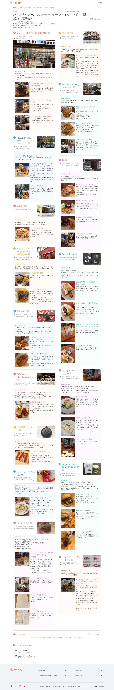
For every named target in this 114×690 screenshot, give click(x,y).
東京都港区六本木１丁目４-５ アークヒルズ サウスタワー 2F (33, 383)
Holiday (15, 2)
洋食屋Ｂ (21, 206)
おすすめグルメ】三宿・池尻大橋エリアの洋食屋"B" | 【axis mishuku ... (52, 214)
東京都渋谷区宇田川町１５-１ (70, 90)
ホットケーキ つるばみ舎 (26, 473)
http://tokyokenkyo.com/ (68, 259)
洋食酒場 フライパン (26, 428)
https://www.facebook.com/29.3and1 (72, 565)
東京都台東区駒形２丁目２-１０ (25, 36)
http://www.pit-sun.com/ (22, 148)
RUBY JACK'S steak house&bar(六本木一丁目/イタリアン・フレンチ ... (52, 382)
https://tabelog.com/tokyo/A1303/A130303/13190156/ (31, 259)
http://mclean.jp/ (20, 38)
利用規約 (48, 686)
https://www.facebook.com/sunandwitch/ (27, 316)
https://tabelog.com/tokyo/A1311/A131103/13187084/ (31, 528)
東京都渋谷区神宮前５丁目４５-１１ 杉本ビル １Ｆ (30, 147)
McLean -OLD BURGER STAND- (32, 32)
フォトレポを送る (94, 635)
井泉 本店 (66, 32)
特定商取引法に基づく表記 (74, 686)
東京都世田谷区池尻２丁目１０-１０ (26, 209)
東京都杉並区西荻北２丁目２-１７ (71, 563)
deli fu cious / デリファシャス (71, 86)
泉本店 (84, 41)
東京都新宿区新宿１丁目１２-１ (71, 473)
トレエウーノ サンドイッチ (71, 558)
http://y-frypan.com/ (21, 435)
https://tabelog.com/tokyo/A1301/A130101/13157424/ (77, 378)
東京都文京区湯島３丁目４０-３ (71, 36)
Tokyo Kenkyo (68, 254)
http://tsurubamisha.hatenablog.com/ (26, 480)
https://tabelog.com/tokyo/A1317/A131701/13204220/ (77, 92)
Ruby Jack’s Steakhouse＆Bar (25, 375)
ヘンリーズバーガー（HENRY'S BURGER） (25, 251)
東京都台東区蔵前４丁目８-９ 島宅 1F (27, 526)
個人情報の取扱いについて (59, 686)
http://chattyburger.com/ (68, 475)
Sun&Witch (22, 311)
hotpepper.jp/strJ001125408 (46, 383)
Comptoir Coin (23, 522)
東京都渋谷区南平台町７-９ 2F (70, 257)
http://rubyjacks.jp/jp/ (22, 385)
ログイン (100, 3)
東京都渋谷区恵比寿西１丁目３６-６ (26, 258)
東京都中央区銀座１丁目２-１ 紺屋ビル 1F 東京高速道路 (77, 377)
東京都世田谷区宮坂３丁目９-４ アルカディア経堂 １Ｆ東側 (33, 478)
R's (63, 160)
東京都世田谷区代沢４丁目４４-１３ (26, 433)
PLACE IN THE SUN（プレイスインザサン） (25, 140)
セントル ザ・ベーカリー (71, 372)
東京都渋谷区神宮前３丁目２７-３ (25, 314)
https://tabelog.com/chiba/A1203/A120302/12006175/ (77, 165)
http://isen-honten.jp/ (67, 38)
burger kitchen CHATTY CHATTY (71, 466)
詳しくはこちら (78, 638)
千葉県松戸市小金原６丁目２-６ (71, 163)
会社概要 (42, 686)
